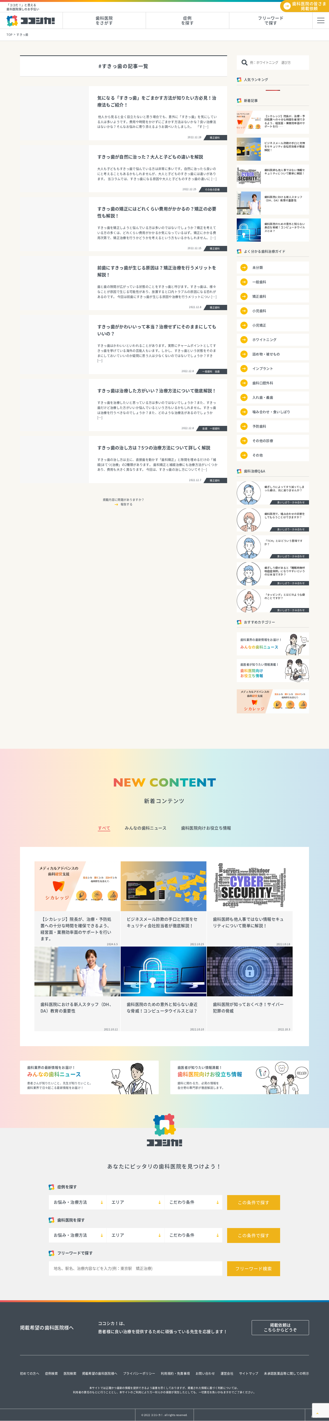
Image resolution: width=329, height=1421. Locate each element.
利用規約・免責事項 (175, 1373)
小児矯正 (259, 325)
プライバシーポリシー (139, 1373)
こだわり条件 (181, 1202)
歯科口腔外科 (262, 383)
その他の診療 (262, 440)
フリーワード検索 (253, 1269)
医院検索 (70, 1373)
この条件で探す (254, 1202)
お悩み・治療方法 (70, 1202)
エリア (118, 1202)
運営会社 (227, 1373)
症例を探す (187, 20)
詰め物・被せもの (266, 354)
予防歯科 (259, 426)
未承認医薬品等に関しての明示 (286, 1373)
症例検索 (51, 1373)
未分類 (257, 267)
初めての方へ (29, 1373)
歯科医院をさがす (104, 20)
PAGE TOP (317, 1416)
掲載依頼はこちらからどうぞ (280, 1327)
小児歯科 (259, 311)
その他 (257, 455)
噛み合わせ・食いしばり (271, 412)
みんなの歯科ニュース (145, 828)
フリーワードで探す (271, 20)
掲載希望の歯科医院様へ (100, 1373)
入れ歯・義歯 (262, 397)
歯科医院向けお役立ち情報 (206, 828)
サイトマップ (248, 1373)
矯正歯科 (259, 296)
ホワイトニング (264, 339)
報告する (126, 504)
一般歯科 (259, 282)
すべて (104, 828)
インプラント (262, 368)
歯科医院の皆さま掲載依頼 (309, 6)
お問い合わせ (205, 1373)
